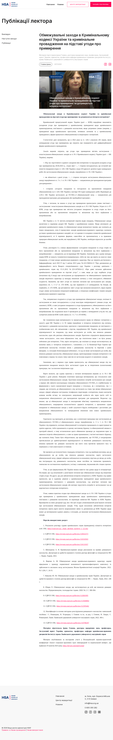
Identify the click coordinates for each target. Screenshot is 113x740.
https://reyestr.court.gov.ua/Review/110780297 (73, 623)
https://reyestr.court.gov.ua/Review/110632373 (72, 534)
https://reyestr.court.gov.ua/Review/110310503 (72, 539)
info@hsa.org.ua (91, 703)
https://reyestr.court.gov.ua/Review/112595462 (73, 606)
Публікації (6, 43)
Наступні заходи (9, 39)
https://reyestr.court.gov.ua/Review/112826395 (72, 595)
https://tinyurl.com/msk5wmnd (73, 646)
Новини (60, 4)
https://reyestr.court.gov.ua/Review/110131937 (72, 544)
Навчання (50, 4)
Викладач (6, 34)
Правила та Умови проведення (14, 730)
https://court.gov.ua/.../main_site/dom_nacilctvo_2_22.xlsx (68, 529)
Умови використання (35, 730)
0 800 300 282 (91, 708)
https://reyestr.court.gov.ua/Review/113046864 (73, 601)
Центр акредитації (77, 4)
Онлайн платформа (101, 4)
